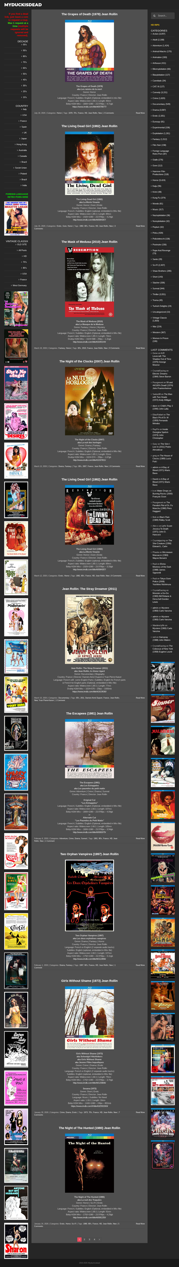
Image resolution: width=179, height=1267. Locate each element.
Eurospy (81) (158, 121)
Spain (24, 127)
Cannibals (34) (159, 80)
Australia (23, 150)
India (24, 185)
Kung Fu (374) (159, 198)
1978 (70, 113)
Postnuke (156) (160, 244)
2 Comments (109, 113)
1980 (85, 1224)
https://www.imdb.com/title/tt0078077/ (89, 107)
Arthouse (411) (159, 63)
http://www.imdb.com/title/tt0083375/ (89, 832)
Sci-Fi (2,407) (159, 265)
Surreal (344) (158, 288)
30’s (25, 85)
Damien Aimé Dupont (93, 698)
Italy (25, 109)
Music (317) (158, 209)
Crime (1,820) (159, 98)
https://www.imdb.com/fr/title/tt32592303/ (89, 1106)
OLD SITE (22, 244)
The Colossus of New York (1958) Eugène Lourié (163, 649)
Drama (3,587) (159, 110)
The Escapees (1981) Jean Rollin (89, 713)
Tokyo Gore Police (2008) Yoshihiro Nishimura (162, 581)
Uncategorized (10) (161, 312)
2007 (85, 466)
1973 (86, 1112)
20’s (25, 91)
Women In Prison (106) (160, 339)
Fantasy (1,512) (160, 139)
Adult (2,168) (158, 39)
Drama (61, 466)
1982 (81, 226)
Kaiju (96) (157, 186)
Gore (65, 226)
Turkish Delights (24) (162, 306)
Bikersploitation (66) (162, 69)
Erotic (59, 226)
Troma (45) (158, 300)
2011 (82, 698)
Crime (71, 838)
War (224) (157, 326)
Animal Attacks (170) (162, 51)
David (155, 479)
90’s (25, 50)
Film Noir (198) (159, 145)
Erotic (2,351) (159, 116)
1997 (81, 965)
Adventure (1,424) (161, 45)
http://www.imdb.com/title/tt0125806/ (89, 1083)
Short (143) (158, 277)
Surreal (84, 838)
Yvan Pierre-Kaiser (46, 700)
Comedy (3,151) (160, 92)
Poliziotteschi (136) (161, 239)
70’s (25, 62)
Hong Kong (22, 144)
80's (86, 226)
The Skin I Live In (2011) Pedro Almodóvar (162, 447)
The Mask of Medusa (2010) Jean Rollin (89, 242)
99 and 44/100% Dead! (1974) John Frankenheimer (163, 385)
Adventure (63, 838)
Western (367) (159, 332)
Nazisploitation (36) (161, 215)
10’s (25, 97)
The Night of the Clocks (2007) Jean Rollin (89, 361)
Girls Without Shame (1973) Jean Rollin (89, 981)
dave (155, 406)
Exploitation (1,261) (161, 133)
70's (75, 113)
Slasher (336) (159, 282)
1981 (96, 838)
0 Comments (114, 348)
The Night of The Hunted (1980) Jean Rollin (89, 1128)
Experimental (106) (161, 127)
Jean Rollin (92, 113)
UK (25, 132)
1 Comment (60, 700)
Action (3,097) (159, 34)
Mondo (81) (158, 203)
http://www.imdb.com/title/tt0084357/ (89, 220)
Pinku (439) (158, 233)
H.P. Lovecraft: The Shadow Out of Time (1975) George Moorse (162, 359)
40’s (25, 79)
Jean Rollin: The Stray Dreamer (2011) (89, 589)
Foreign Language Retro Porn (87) (161, 152)
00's (79, 348)
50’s (25, 74)
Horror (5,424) (159, 180)
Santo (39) (157, 259)
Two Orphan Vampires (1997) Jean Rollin (89, 854)
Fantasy (61, 348)
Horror (59, 113)
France (80, 113)
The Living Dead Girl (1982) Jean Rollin (89, 126)
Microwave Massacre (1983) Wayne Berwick (162, 555)
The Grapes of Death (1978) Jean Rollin (89, 14)
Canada (23, 156)
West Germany (20, 285)
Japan (24, 138)
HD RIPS (155, 25)
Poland (23, 173)
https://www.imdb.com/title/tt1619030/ (89, 691)
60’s (25, 68)
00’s (25, 44)
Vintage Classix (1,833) (160, 319)
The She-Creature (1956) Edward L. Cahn (162, 543)
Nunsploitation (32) (161, 221)
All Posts (23, 250)
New (100, 113)
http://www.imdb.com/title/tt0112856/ (89, 959)
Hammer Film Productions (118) (161, 172)
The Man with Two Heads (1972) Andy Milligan (162, 397)
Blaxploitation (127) (161, 75)
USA (24, 115)
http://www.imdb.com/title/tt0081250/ (89, 1217)
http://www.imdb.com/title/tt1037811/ (89, 460)
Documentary (63, 698)
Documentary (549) (161, 104)
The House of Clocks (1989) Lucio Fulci (162, 458)
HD (86, 113)
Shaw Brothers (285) (162, 271)
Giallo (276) (158, 159)
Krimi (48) (157, 192)
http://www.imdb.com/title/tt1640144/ (89, 342)
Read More (140, 113)
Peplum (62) (158, 227)
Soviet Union (21, 168)
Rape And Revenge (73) (161, 252)
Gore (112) (157, 165)
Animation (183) (160, 57)
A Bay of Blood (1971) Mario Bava (161, 470)
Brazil (24, 162)
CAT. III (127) (158, 86)
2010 (84, 348)
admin (155, 467)
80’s (25, 56)
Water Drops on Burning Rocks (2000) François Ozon (163, 494)
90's (86, 965)
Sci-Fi (74, 1224)
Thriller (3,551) (159, 294)
